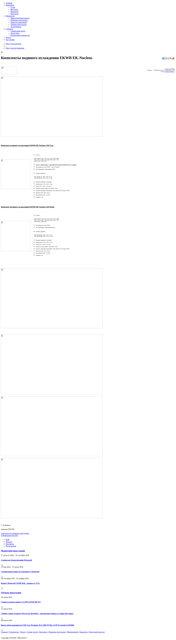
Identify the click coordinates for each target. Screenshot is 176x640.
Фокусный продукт (97, 632)
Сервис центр (32, 632)
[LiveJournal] (171, 58)
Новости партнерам (19, 22)
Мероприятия (72, 632)
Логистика (15, 33)
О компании (14, 632)
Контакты (15, 14)
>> (2, 565)
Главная (9, 3)
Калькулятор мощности (20, 35)
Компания (10, 5)
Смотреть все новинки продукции (15, 533)
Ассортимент (16, 27)
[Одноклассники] (168, 58)
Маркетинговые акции (20, 18)
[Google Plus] (173, 58)
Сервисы (9, 29)
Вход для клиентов (13, 44)
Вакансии (15, 12)
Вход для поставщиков (15, 48)
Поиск (8, 37)
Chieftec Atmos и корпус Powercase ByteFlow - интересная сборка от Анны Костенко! (37, 614)
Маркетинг (10, 16)
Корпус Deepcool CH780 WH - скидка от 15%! (20, 583)
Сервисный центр (18, 31)
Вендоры (14, 9)
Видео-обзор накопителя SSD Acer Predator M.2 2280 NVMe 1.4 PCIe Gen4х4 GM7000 (37, 625)
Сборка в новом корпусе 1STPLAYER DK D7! (21, 602)
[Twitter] (166, 58)
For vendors (10, 40)
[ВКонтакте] (163, 58)
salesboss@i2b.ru (170, 71)
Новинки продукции (19, 20)
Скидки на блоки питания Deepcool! (16, 560)
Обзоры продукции (18, 25)
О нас (13, 7)
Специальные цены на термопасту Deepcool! (20, 572)
